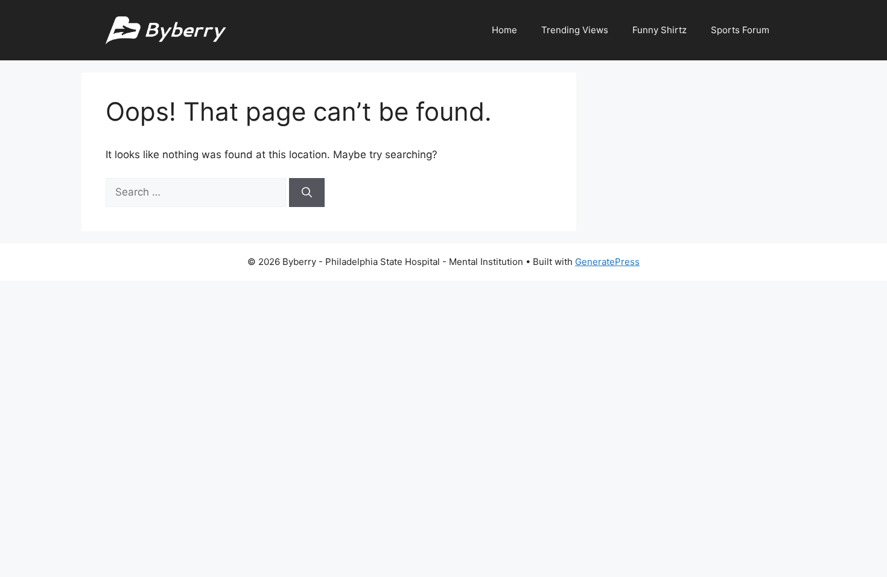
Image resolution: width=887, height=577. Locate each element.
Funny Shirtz (659, 30)
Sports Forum (740, 30)
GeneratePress (607, 261)
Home (504, 30)
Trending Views (574, 30)
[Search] (307, 192)
